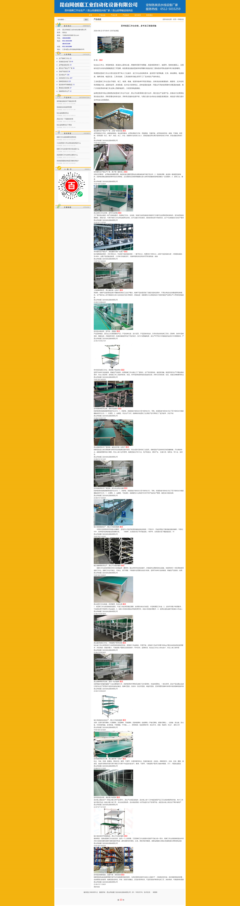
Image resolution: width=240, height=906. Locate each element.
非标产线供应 (63, 71)
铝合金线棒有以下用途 (64, 125)
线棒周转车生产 (64, 91)
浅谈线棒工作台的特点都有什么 (67, 155)
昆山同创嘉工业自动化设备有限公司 (106, 140)
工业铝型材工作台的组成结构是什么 (69, 143)
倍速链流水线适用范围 (64, 107)
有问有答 (138, 15)
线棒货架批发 (63, 81)
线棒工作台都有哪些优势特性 (66, 137)
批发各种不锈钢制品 (65, 85)
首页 (90, 15)
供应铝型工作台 (64, 78)
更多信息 (97, 887)
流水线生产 (62, 75)
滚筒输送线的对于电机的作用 (66, 101)
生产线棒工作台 (64, 58)
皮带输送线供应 (64, 65)
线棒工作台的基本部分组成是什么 (68, 149)
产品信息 (102, 15)
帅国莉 (155, 892)
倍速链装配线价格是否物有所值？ (68, 161)
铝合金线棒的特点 (63, 113)
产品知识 (126, 15)
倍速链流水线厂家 (65, 62)
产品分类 (114, 15)
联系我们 (149, 15)
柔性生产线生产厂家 (65, 68)
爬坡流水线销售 (64, 88)
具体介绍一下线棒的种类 (65, 119)
